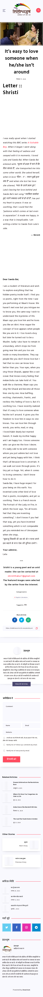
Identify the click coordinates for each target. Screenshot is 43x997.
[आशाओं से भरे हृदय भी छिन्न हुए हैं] (5, 908)
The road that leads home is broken (25, 819)
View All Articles (21, 684)
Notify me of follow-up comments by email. (22, 745)
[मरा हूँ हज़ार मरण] (5, 890)
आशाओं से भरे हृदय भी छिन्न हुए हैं (19, 906)
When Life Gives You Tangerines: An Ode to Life (25, 795)
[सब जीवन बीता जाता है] (5, 899)
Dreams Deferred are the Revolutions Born (26, 783)
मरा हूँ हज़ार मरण (15, 888)
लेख (25, 605)
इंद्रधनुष (27, 651)
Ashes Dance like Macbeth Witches (25, 807)
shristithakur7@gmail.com (21, 576)
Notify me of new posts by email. (18, 751)
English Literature (22, 597)
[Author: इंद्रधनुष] (17, 651)
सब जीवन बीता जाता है (17, 897)
